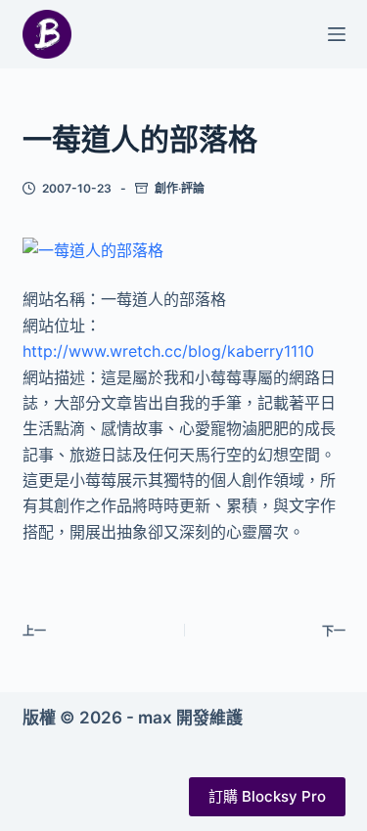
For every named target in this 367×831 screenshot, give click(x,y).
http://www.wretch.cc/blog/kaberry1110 (168, 351)
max (155, 717)
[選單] (336, 34)
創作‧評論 (180, 188)
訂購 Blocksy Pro (267, 796)
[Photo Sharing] (93, 249)
